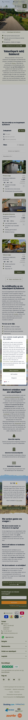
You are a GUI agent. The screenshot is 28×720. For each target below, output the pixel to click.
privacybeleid (6, 361)
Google (11, 361)
